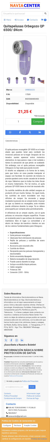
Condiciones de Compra (13, 398)
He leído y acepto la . (22, 381)
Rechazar (17, 425)
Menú (8, 20)
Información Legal (33, 393)
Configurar (7, 425)
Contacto (33, 20)
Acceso (20, 20)
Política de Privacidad (16, 376)
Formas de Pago (33, 398)
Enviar (32, 387)
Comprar (38, 121)
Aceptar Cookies (30, 425)
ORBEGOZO (30, 90)
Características (11, 141)
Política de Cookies (39, 439)
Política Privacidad (10, 396)
